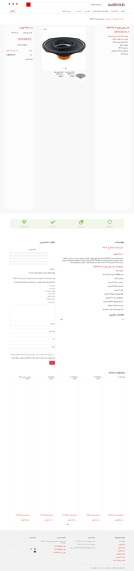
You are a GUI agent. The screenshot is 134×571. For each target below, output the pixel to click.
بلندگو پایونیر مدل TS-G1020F (116, 515)
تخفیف (12, 11)
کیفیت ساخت (51, 294)
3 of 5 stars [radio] (39, 285)
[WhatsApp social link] (10, 59)
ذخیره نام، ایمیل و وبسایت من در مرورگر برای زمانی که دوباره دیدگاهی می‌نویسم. (31, 354)
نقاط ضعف (52, 331)
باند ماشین (116, 19)
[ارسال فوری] (81, 222)
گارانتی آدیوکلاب (24, 227)
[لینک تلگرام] (7, 59)
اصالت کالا (53, 227)
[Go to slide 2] (66, 524)
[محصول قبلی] (16, 19)
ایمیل (53, 347)
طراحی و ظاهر (51, 296)
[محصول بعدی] (12, 19)
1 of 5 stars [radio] (42, 285)
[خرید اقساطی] (109, 222)
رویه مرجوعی (121, 548)
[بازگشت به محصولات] (14, 19)
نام (53, 339)
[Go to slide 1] (67, 524)
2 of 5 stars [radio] (41, 285)
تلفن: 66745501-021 (60, 549)
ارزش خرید (52, 288)
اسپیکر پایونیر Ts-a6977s (22, 515)
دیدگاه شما (51, 303)
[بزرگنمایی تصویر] (82, 66)
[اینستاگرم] (35, 550)
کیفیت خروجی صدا (49, 291)
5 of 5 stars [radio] (37, 285)
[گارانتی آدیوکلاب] (24, 222)
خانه (122, 19)
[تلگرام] (31, 550)
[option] (65, 68)
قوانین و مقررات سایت (119, 560)
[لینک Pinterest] (12, 59)
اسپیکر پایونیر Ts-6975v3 (69, 515)
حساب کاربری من (120, 557)
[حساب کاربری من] (21, 4)
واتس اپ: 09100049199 (59, 553)
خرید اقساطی (109, 227)
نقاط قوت (52, 324)
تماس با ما (122, 541)
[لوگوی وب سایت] (116, 4)
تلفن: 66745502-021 (60, 546)
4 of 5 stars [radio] (38, 285)
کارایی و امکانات (50, 299)
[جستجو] (28, 4)
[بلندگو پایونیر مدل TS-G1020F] (114, 444)
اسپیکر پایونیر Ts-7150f (46, 515)
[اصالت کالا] (53, 222)
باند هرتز (108, 19)
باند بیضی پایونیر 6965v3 (93, 515)
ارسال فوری (81, 227)
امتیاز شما (51, 286)
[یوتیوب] (35, 552)
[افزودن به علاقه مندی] (31, 45)
